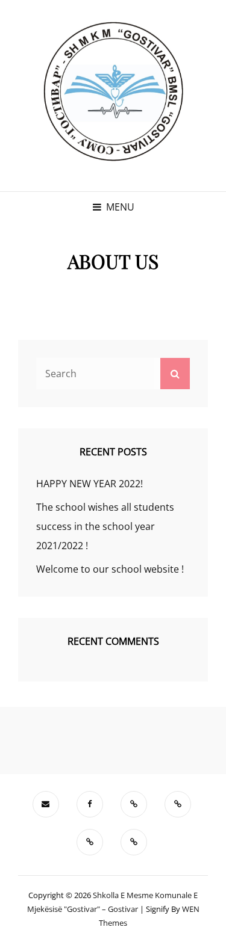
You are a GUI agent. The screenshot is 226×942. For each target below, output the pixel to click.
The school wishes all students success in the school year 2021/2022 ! (105, 526)
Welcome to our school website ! (110, 569)
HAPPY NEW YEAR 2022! (89, 483)
